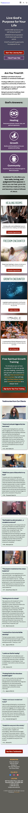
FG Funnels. (17, 792)
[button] (20, 3)
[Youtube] (18, 775)
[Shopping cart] (26, 2)
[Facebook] (10, 775)
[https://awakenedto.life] (5, 2)
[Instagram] (14, 775)
